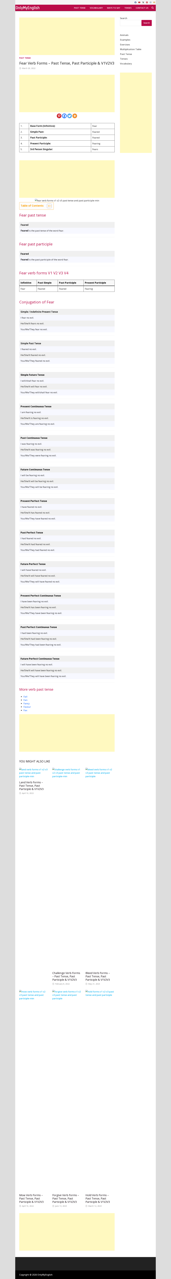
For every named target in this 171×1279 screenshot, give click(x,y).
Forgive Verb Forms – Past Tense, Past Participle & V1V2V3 (65, 1198)
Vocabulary (96, 7)
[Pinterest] (147, 2)
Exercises (125, 44)
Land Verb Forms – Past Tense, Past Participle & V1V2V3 (31, 785)
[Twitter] (69, 116)
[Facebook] (136, 2)
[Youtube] (140, 2)
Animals (124, 35)
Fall (25, 696)
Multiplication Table (130, 49)
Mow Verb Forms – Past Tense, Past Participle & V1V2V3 (31, 1198)
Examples (125, 39)
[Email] (154, 2)
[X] (143, 2)
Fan (25, 699)
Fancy (27, 703)
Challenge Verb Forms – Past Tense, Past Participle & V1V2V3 (66, 976)
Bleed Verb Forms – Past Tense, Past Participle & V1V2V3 (98, 976)
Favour (27, 706)
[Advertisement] (67, 36)
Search (123, 18)
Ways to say (113, 7)
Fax (25, 710)
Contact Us (142, 7)
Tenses (127, 7)
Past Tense (80, 7)
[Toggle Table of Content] (48, 206)
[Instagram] (151, 2)
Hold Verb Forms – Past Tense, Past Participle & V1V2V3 (98, 1198)
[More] (74, 116)
